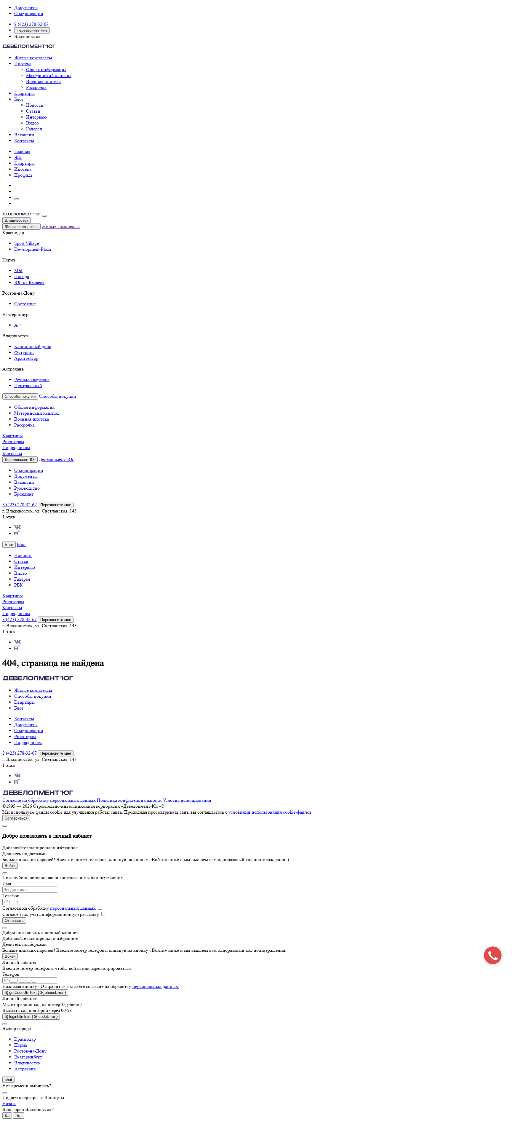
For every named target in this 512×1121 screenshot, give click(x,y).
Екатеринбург (28, 1057)
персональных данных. (155, 986)
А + (18, 325)
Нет (18, 1115)
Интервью (36, 117)
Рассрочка (36, 87)
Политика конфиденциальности (129, 800)
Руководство (27, 488)
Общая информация (46, 69)
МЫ (18, 270)
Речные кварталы (31, 379)
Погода (21, 276)
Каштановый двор (32, 346)
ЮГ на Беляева (29, 282)
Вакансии (24, 135)
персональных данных (73, 908)
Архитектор (26, 358)
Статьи (33, 111)
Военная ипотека (43, 81)
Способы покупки (57, 396)
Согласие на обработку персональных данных (49, 800)
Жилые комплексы (33, 57)
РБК (18, 585)
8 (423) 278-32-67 (31, 24)
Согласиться (16, 818)
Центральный (28, 385)
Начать (9, 1103)
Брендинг (24, 494)
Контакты (24, 140)
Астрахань (25, 1069)
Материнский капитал (48, 75)
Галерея (34, 129)
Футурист (24, 352)
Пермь (20, 1045)
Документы (26, 7)
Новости (35, 105)
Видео (32, 123)
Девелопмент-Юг (56, 459)
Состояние (25, 303)
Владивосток (16, 220)
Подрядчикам (16, 447)
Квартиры (24, 93)
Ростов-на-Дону (30, 1051)
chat (8, 1079)
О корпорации (28, 13)
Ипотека (22, 63)
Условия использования (187, 800)
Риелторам (13, 441)
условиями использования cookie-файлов (270, 812)
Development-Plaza (32, 249)
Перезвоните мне (32, 30)
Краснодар (25, 1039)
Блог (19, 99)
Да (7, 1115)
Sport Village (26, 243)
